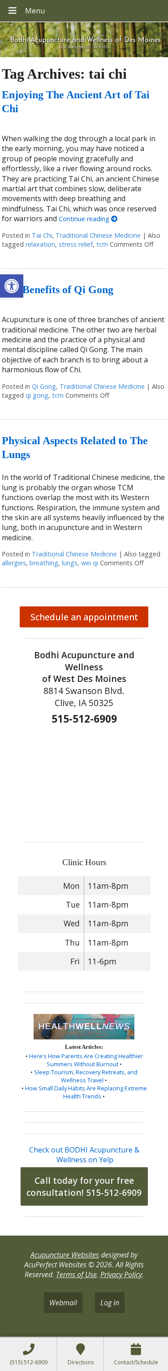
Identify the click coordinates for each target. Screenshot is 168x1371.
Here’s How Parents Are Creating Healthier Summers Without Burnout (86, 1060)
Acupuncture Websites (64, 1255)
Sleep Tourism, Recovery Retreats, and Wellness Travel (86, 1076)
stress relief (76, 244)
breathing (44, 563)
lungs (70, 563)
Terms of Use (76, 1274)
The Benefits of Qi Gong (57, 289)
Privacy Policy (121, 1274)
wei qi (89, 563)
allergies (14, 563)
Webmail (63, 1303)
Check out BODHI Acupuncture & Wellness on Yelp (84, 1155)
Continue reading (85, 218)
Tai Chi (42, 235)
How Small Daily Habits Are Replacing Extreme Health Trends (86, 1092)
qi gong (37, 395)
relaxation (40, 244)
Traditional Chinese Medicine (98, 235)
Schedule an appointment (84, 617)
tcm (102, 244)
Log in (109, 1303)
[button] (11, 286)
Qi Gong (44, 386)
